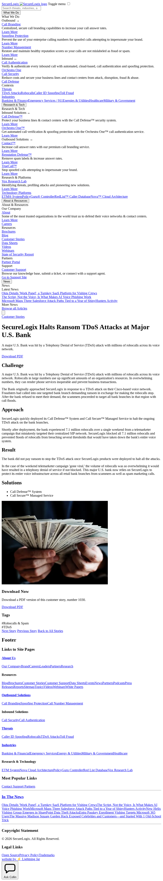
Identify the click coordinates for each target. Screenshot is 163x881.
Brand (25, 666)
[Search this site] (3, 312)
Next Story (9, 631)
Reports (18, 687)
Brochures (8, 231)
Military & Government (119, 100)
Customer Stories (13, 239)
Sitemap (29, 687)
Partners (55, 666)
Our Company (11, 666)
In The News (13, 797)
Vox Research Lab (14, 181)
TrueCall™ (9, 166)
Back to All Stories (50, 631)
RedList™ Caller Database (73, 196)
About (6, 212)
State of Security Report (18, 254)
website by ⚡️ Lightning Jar (21, 859)
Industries (8, 97)
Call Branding (11, 24)
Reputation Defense (17, 154)
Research (67, 666)
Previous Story (27, 631)
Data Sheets (10, 243)
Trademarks (47, 855)
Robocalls (27, 93)
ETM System (11, 770)
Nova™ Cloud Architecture (109, 196)
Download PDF (12, 356)
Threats (7, 89)
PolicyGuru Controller (68, 770)
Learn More (10, 32)
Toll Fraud (67, 93)
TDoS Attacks (11, 93)
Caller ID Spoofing (47, 93)
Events (89, 683)
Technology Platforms (16, 193)
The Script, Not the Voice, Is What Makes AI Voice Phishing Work (46, 297)
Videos (6, 247)
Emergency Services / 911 (45, 100)
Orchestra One (11, 70)
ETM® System (12, 196)
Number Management (16, 47)
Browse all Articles (14, 308)
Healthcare (96, 100)
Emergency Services (43, 753)
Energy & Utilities (69, 753)
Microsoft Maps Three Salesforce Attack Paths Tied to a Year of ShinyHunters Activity (60, 301)
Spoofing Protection (15, 36)
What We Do (11, 12)
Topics (39, 687)
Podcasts (119, 683)
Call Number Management (65, 703)
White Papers (74, 687)
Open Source (10, 855)
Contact (8, 143)
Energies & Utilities (76, 100)
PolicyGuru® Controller (38, 196)
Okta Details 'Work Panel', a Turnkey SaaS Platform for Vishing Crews (49, 293)
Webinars (8, 250)
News (6, 281)
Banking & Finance (15, 100)
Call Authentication (15, 62)
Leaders (44, 666)
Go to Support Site (14, 277)
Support (18, 786)
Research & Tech (14, 104)
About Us (8, 658)
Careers (7, 224)
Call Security (10, 74)
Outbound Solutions (16, 695)
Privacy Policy (29, 855)
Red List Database (95, 770)
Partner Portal (11, 262)
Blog (5, 235)
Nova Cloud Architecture (36, 770)
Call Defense (10, 81)
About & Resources (15, 200)
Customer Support (14, 269)
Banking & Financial (16, 753)
